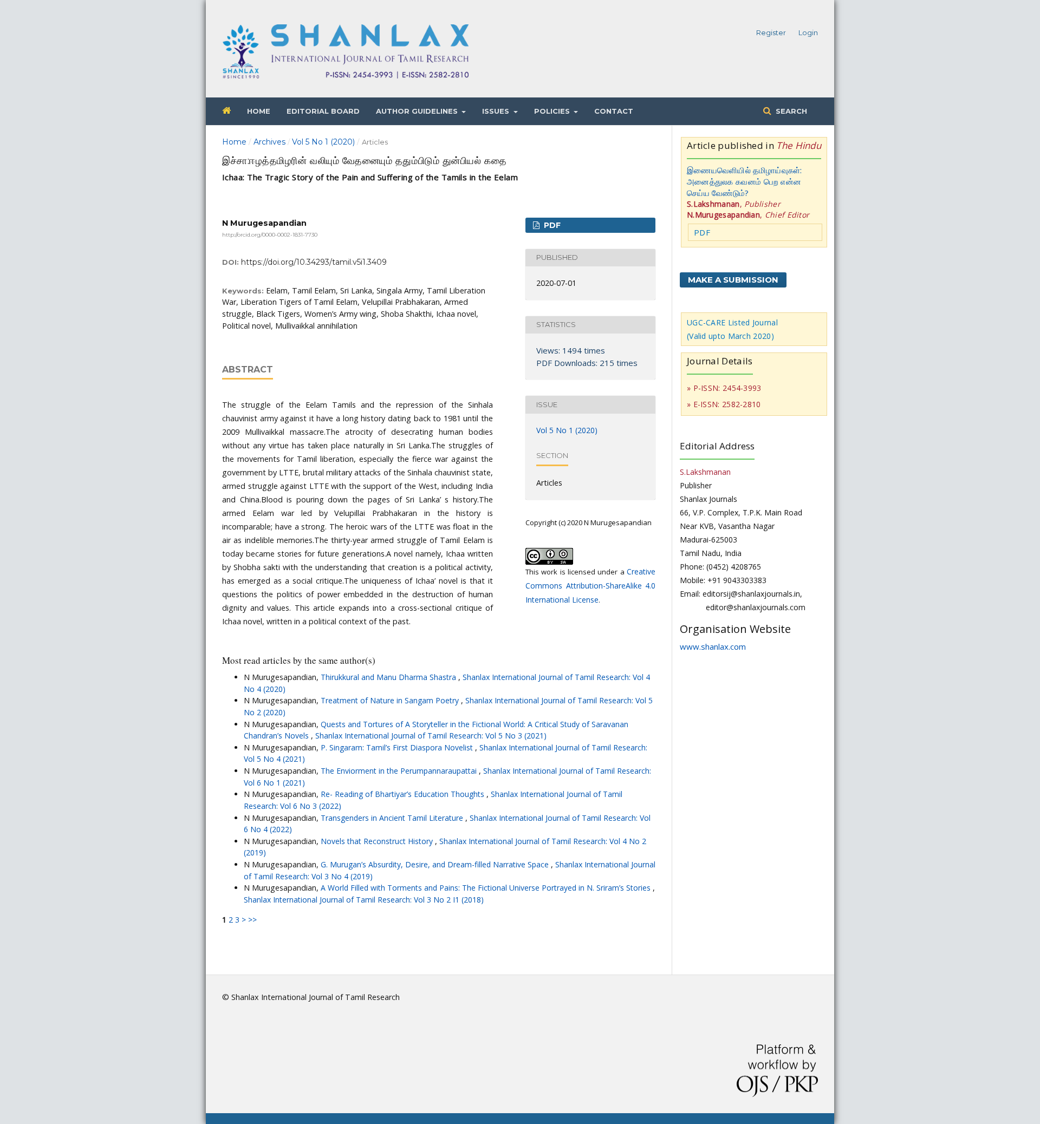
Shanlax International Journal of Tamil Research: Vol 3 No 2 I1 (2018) (364, 899)
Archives (269, 142)
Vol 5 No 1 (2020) (323, 142)
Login (808, 32)
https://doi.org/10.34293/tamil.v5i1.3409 (314, 262)
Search (790, 111)
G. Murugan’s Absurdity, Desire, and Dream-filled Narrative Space (436, 864)
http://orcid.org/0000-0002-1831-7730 (269, 234)
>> (252, 919)
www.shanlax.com (713, 646)
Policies (553, 111)
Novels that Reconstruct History (378, 841)
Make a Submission (733, 280)
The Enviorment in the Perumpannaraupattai (400, 771)
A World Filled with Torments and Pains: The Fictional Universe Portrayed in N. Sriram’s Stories (487, 888)
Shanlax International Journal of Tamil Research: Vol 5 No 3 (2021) (431, 735)
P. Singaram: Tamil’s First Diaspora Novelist (398, 747)
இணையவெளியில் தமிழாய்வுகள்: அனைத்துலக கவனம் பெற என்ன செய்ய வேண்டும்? (744, 181)
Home (258, 111)
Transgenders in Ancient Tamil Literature (393, 818)
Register (771, 32)
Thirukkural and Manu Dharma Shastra (389, 677)
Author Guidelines (418, 111)
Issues (496, 111)
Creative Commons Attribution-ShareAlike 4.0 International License (590, 585)
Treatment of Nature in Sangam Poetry (391, 700)
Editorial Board (323, 111)
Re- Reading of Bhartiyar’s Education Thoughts (403, 794)
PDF (551, 225)
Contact (613, 111)
